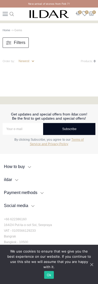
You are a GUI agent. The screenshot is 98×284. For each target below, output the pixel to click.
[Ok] (91, 264)
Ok (49, 275)
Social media (16, 205)
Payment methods (20, 192)
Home (6, 30)
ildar (8, 179)
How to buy (14, 166)
